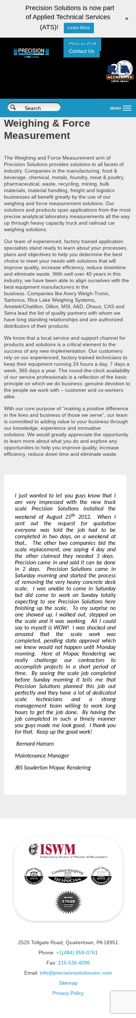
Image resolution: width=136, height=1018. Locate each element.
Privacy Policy (68, 993)
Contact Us (81, 51)
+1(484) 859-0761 (77, 952)
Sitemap (68, 983)
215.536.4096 (74, 963)
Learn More (78, 27)
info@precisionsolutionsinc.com (76, 973)
